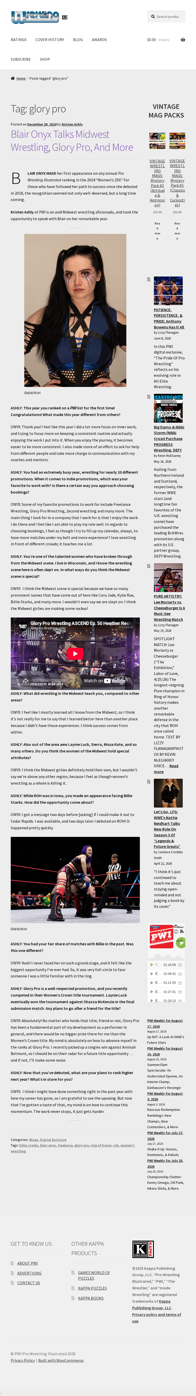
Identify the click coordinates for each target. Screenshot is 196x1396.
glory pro (82, 1145)
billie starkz (28, 1145)
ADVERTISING (29, 1273)
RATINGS (19, 39)
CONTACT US (28, 1282)
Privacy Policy (23, 1360)
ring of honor (101, 1145)
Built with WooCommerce (60, 1360)
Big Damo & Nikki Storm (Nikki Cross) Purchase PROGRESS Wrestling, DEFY (169, 438)
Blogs (33, 1139)
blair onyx (48, 1145)
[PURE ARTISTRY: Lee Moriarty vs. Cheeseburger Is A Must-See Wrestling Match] (168, 577)
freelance (65, 1145)
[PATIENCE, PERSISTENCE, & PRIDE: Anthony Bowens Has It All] (168, 290)
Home (21, 78)
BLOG (78, 39)
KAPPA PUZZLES (92, 1288)
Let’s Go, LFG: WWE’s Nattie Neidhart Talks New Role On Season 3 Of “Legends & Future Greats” (167, 829)
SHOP (45, 59)
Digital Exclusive (53, 1139)
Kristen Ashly (72, 124)
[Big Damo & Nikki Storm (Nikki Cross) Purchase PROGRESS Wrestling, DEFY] (168, 408)
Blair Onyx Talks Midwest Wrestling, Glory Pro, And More (72, 140)
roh (116, 1145)
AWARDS (99, 39)
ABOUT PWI (27, 1263)
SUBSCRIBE (21, 59)
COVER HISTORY (49, 39)
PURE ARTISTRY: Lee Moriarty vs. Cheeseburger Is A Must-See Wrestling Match (169, 608)
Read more (157, 230)
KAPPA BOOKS (91, 1298)
